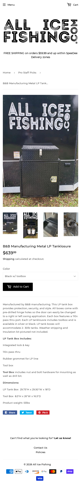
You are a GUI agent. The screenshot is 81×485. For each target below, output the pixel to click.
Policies (40, 452)
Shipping (8, 258)
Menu (11, 4)
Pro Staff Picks (27, 72)
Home (7, 72)
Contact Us (40, 447)
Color (6, 268)
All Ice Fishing (42, 464)
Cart (75, 4)
